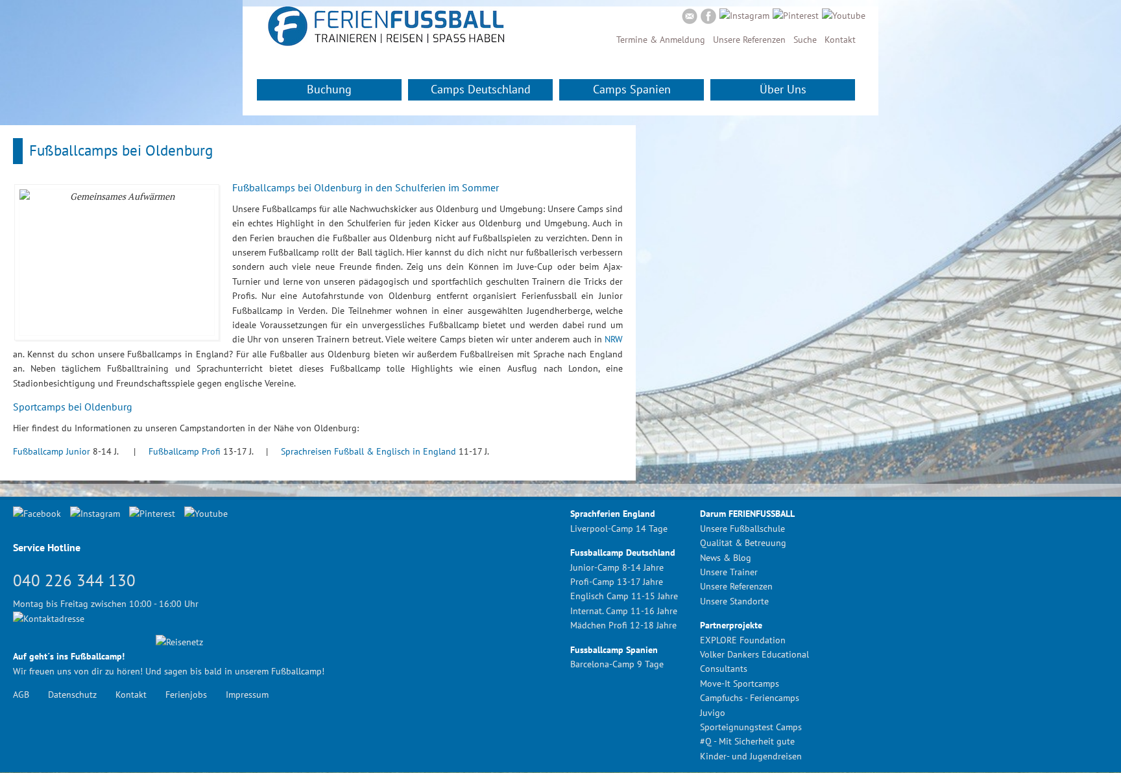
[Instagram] (744, 15)
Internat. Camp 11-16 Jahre (623, 611)
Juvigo (712, 713)
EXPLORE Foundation (743, 640)
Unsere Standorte (734, 601)
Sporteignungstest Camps (751, 727)
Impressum (247, 694)
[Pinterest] (796, 15)
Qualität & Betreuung (743, 543)
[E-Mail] (689, 18)
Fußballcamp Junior (51, 451)
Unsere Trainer (729, 572)
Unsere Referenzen (749, 39)
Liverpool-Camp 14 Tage (619, 528)
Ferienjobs (186, 694)
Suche (805, 39)
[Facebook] (708, 18)
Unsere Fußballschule (742, 528)
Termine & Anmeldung (660, 39)
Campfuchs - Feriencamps (749, 698)
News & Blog (725, 558)
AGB (21, 694)
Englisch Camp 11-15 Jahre (624, 596)
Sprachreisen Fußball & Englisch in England (368, 451)
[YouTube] (843, 15)
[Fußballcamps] (385, 45)
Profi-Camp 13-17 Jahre (616, 582)
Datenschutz (72, 694)
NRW (614, 339)
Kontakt (840, 39)
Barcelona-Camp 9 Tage (617, 664)
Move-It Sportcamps (739, 683)
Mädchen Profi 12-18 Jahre (623, 625)
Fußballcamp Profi (185, 451)
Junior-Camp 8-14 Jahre (617, 567)
